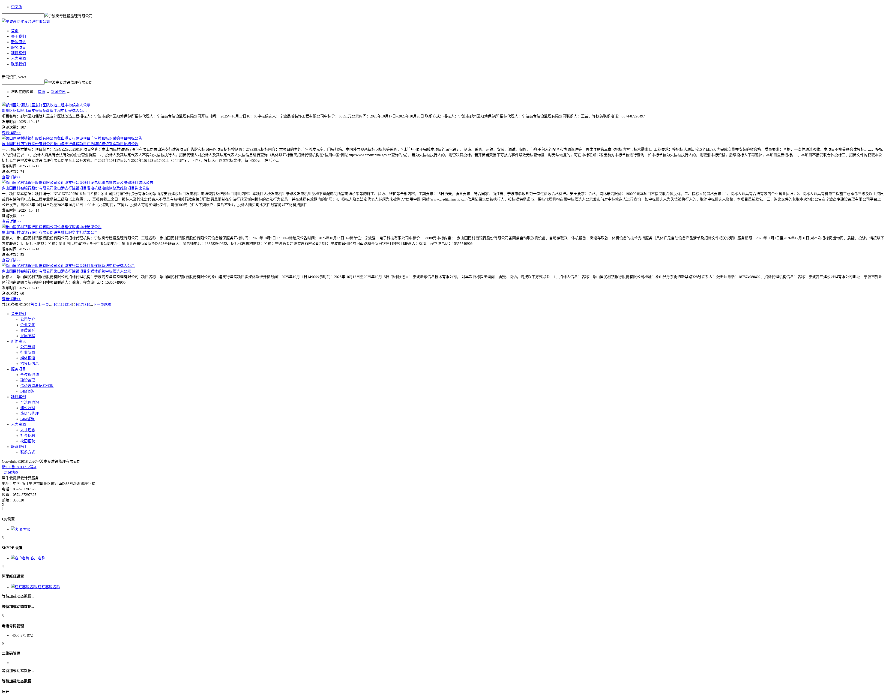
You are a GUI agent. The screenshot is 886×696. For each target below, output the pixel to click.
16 (77, 304)
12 (62, 304)
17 (81, 304)
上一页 (43, 304)
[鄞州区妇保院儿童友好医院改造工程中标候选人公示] (46, 105)
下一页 (98, 304)
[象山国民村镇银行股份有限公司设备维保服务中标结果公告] (52, 227)
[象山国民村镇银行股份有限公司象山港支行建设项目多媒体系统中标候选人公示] (68, 266)
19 (88, 304)
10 (55, 304)
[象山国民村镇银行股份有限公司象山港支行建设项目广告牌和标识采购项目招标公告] (72, 138)
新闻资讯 (58, 92)
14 (70, 304)
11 (59, 304)
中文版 (16, 7)
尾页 (107, 304)
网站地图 (10, 472)
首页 (14, 31)
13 (66, 304)
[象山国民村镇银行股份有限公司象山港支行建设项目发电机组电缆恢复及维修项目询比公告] (77, 183)
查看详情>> (11, 133)
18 (85, 304)
